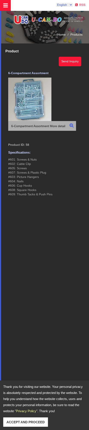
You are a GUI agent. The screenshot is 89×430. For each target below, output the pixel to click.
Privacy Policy (26, 411)
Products (76, 34)
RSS (82, 5)
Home (61, 34)
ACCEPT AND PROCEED (25, 422)
